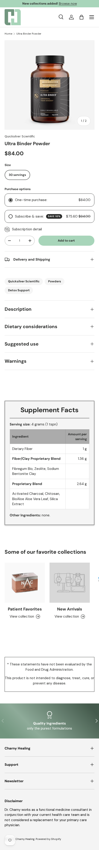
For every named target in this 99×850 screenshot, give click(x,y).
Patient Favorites (25, 609)
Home (8, 34)
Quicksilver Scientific (20, 136)
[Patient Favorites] (25, 583)
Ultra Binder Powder (28, 34)
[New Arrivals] (70, 583)
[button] (81, 17)
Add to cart (66, 240)
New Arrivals (69, 609)
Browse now (68, 3)
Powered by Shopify (48, 839)
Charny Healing (25, 839)
